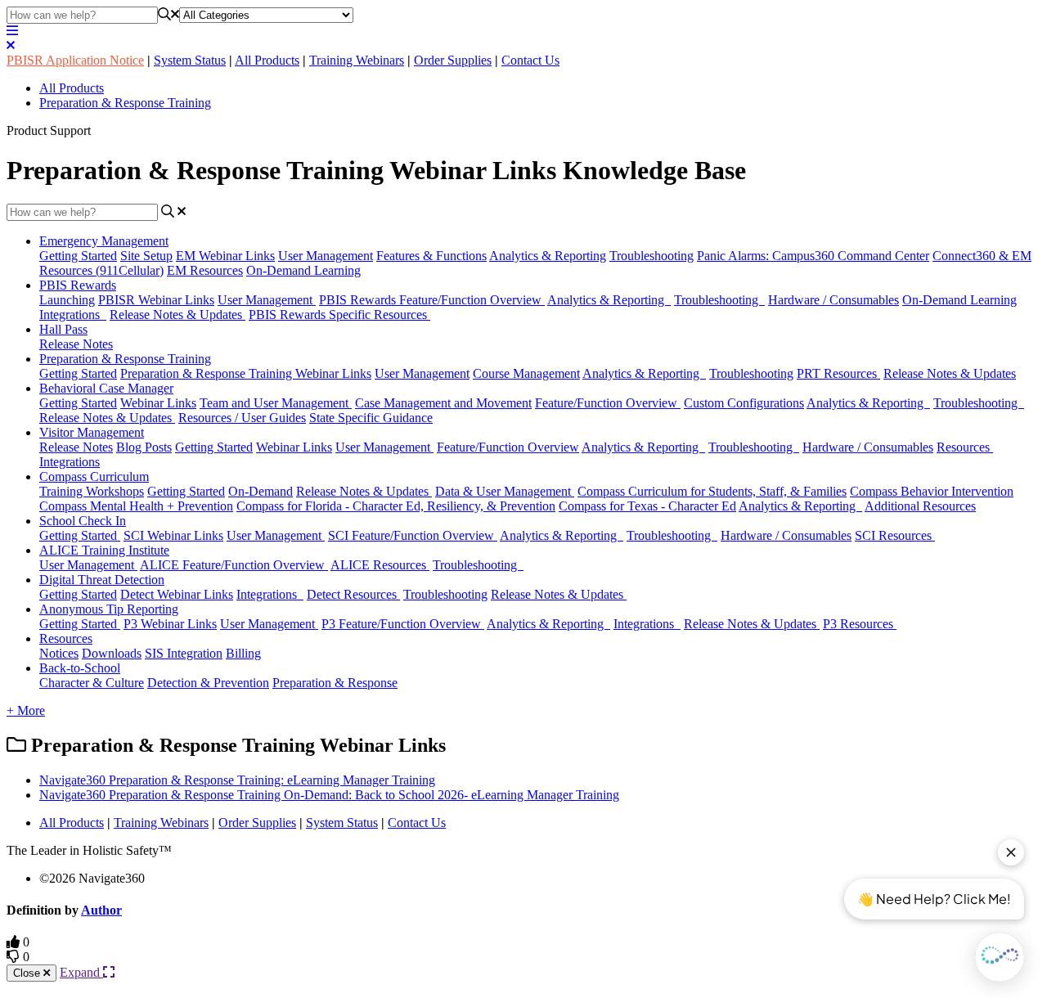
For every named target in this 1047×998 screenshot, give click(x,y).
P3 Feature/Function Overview (402, 624)
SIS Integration (183, 653)
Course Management (526, 373)
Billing (243, 653)
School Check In (82, 521)
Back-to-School (79, 668)
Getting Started (78, 256)
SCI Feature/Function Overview (412, 535)
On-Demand (260, 491)
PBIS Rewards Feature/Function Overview (432, 300)
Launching (67, 300)
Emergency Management (104, 241)
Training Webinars (356, 60)
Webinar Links (158, 403)
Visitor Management (91, 432)
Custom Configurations (744, 403)
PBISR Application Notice (75, 60)
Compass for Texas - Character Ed (647, 506)
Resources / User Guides (242, 418)
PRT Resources (838, 373)
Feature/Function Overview (608, 403)
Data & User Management (504, 491)
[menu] (12, 31)
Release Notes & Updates (177, 314)
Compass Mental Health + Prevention (136, 506)
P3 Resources (859, 624)
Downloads (112, 653)
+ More (26, 710)
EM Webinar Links (225, 256)
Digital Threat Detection (101, 580)
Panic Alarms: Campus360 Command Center (813, 256)
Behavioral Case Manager (106, 388)
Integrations (72, 314)
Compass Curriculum (94, 476)
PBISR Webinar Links (156, 300)
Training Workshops (91, 491)
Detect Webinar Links (176, 594)
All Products (267, 60)
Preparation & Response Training (125, 103)
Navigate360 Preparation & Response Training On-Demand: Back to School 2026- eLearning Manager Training (329, 795)
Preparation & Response (335, 683)
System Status (190, 60)
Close (28, 973)
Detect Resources (353, 594)
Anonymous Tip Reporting (108, 609)
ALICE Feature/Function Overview (234, 565)
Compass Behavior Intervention (931, 491)
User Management (325, 256)
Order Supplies (453, 60)
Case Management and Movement (443, 403)
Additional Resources (920, 506)
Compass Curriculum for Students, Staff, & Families (712, 491)
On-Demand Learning (303, 270)
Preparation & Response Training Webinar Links (245, 373)
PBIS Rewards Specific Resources (339, 314)
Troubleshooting (651, 256)
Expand (81, 972)
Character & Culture (91, 683)
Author (101, 910)
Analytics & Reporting (547, 256)
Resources (965, 447)
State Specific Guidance (371, 418)
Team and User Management (276, 403)
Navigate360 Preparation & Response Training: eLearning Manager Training (237, 780)
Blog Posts (144, 447)
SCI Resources (895, 535)
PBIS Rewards (77, 285)
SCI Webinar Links (173, 535)
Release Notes (76, 344)
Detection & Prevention (208, 683)
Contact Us (530, 60)
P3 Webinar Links (170, 624)
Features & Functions (431, 256)
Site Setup (146, 256)
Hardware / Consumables (833, 300)
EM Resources (205, 270)
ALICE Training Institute (104, 550)
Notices (59, 653)
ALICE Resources (379, 565)
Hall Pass (63, 329)
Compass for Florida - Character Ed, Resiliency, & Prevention (395, 506)
